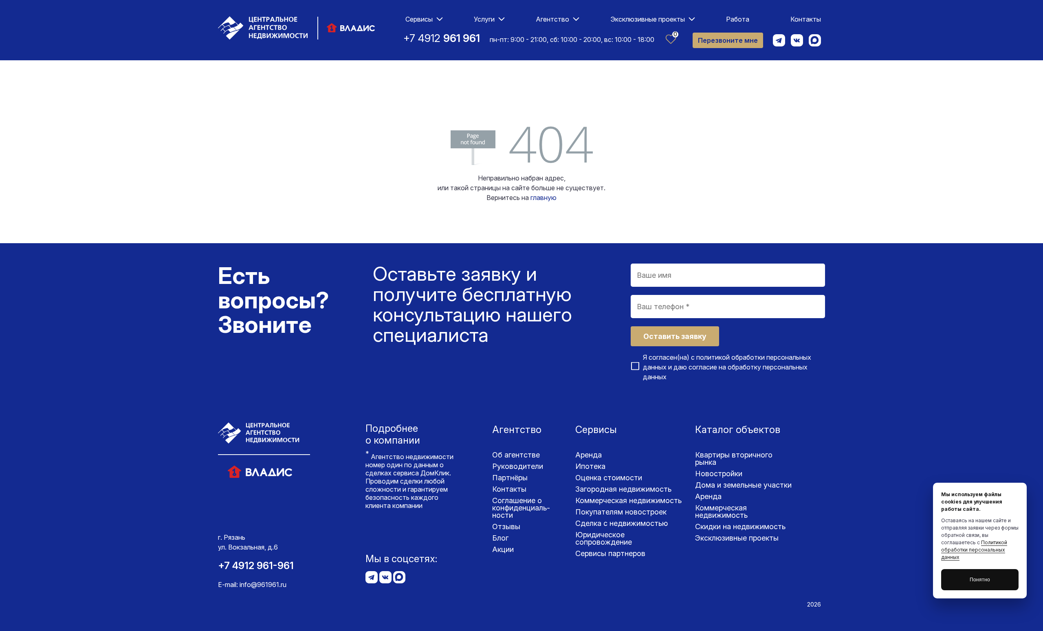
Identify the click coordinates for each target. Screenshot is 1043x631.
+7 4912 (441, 38)
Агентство (552, 19)
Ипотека (590, 466)
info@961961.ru (263, 584)
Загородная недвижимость (623, 489)
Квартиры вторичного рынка (733, 458)
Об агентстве (516, 455)
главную (543, 197)
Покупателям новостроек (621, 512)
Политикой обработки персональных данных (974, 549)
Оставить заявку (674, 336)
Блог (500, 538)
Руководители (517, 466)
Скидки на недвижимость (740, 526)
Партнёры (510, 477)
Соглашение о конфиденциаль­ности (521, 507)
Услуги (484, 19)
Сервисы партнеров (610, 553)
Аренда (588, 455)
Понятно (980, 580)
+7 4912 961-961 (256, 566)
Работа (737, 19)
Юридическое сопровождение (603, 538)
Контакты (805, 19)
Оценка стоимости (608, 477)
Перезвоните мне (728, 40)
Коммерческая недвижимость (628, 500)
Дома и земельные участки (743, 485)
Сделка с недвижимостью (621, 523)
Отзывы (506, 526)
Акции (503, 549)
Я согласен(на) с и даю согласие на (727, 367)
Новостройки (718, 473)
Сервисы (419, 19)
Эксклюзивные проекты (647, 19)
